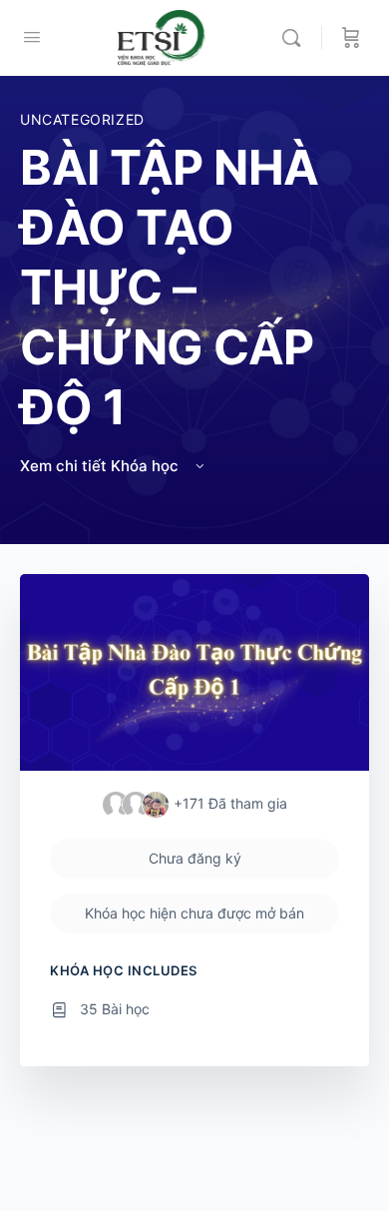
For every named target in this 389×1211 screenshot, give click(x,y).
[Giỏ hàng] (351, 38)
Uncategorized (82, 119)
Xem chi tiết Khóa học (101, 465)
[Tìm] (296, 38)
